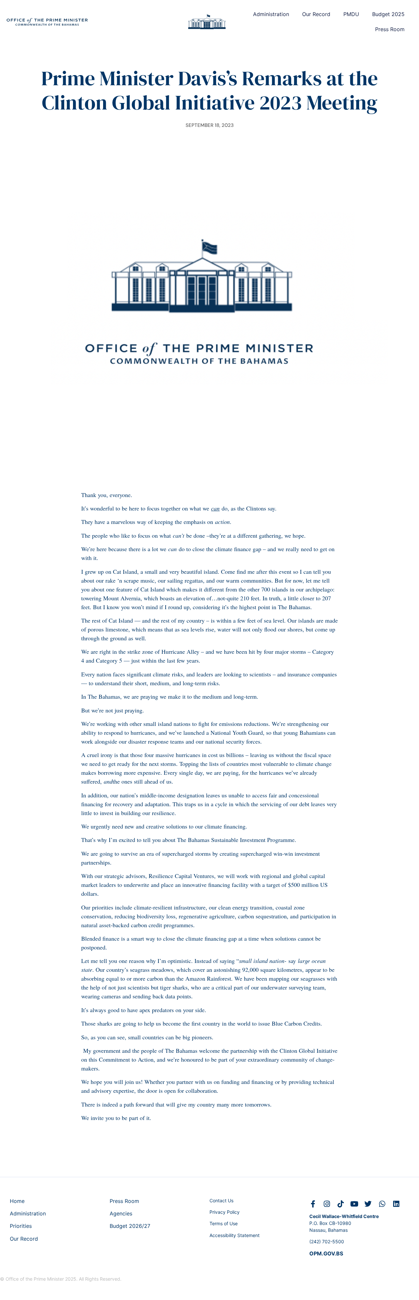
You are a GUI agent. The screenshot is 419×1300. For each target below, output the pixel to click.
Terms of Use (224, 1223)
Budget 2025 (388, 14)
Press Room (390, 29)
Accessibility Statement (235, 1235)
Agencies (121, 1213)
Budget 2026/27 (130, 1226)
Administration (271, 14)
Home (17, 1201)
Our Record (316, 14)
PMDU (351, 14)
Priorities (21, 1226)
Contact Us (221, 1200)
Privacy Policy (225, 1212)
